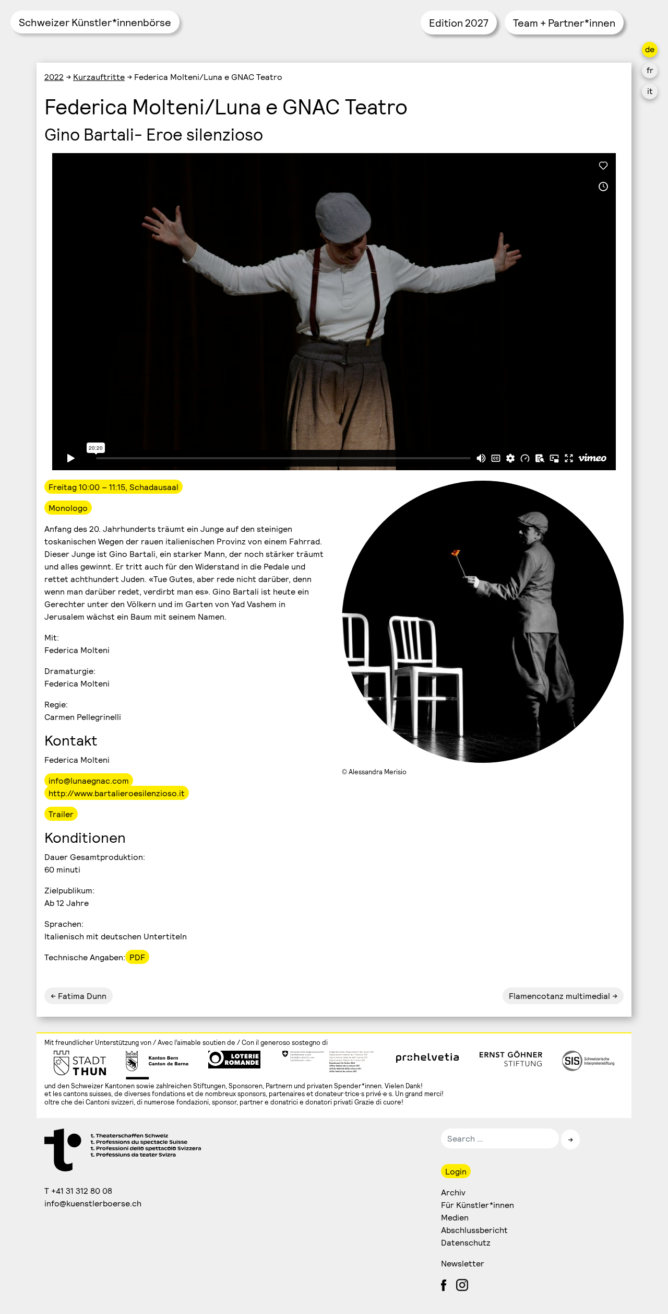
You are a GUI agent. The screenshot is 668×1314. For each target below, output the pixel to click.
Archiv (453, 1192)
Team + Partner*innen (564, 22)
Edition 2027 (458, 22)
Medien (455, 1217)
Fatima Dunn (81, 996)
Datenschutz (466, 1242)
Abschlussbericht (474, 1230)
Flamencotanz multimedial (559, 996)
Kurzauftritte (99, 77)
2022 (54, 77)
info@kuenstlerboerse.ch (93, 1203)
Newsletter (462, 1263)
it (650, 91)
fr (650, 70)
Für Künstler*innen (477, 1205)
